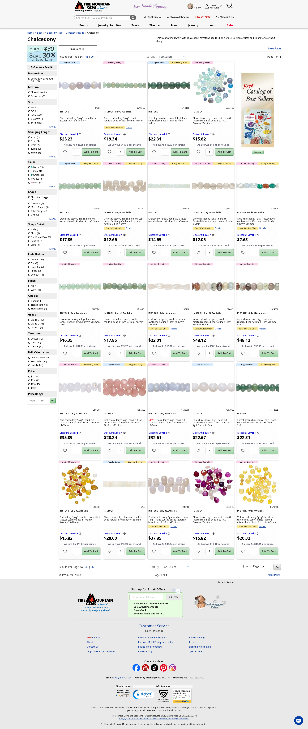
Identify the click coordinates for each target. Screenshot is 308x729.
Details (129, 127)
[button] (144, 694)
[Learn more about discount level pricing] (80, 134)
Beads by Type (54, 32)
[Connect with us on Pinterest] (164, 667)
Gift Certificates (152, 16)
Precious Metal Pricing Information (156, 642)
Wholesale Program (178, 16)
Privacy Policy (145, 651)
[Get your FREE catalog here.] (257, 110)
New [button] (174, 25)
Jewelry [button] (193, 25)
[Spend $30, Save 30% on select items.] (42, 53)
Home (30, 32)
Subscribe (174, 596)
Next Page (274, 48)
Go (52, 400)
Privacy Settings (197, 637)
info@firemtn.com (122, 677)
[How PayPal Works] (182, 696)
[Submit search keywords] (133, 17)
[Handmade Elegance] (150, 5)
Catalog (93, 637)
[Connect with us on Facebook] (137, 667)
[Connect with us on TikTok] (155, 667)
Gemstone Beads (75, 32)
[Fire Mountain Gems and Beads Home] (92, 6)
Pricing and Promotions (150, 646)
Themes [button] (155, 25)
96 (92, 56)
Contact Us (92, 646)
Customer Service (154, 626)
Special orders (196, 651)
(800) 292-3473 (197, 677)
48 (86, 56)
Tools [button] (135, 25)
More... (52, 126)
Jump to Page (251, 566)
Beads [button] (83, 25)
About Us (92, 642)
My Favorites (227, 16)
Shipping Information (200, 646)
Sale (230, 25)
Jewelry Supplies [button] (109, 25)
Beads (40, 32)
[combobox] (105, 17)
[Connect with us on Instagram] (172, 667)
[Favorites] (65, 152)
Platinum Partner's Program (152, 637)
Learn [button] (213, 25)
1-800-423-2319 (154, 631)
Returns (193, 642)
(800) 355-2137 (162, 677)
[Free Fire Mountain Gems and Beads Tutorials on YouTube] (146, 667)
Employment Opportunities (101, 651)
